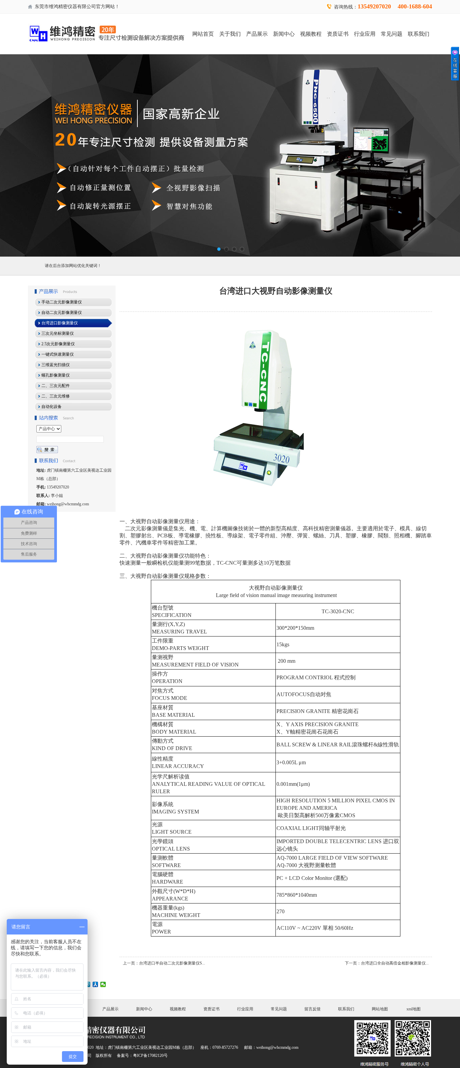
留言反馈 (312, 1009)
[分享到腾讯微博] (88, 984)
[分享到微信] (103, 984)
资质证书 (338, 34)
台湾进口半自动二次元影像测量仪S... (172, 963)
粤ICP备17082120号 (150, 1055)
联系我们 (418, 34)
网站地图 (380, 1009)
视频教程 (311, 34)
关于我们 (230, 34)
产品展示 (257, 34)
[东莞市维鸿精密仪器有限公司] (230, 155)
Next (448, 155)
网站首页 (203, 34)
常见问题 (391, 34)
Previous (12, 155)
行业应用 (364, 34)
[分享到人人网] (95, 984)
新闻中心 (284, 34)
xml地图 (413, 1009)
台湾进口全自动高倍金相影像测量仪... (395, 963)
